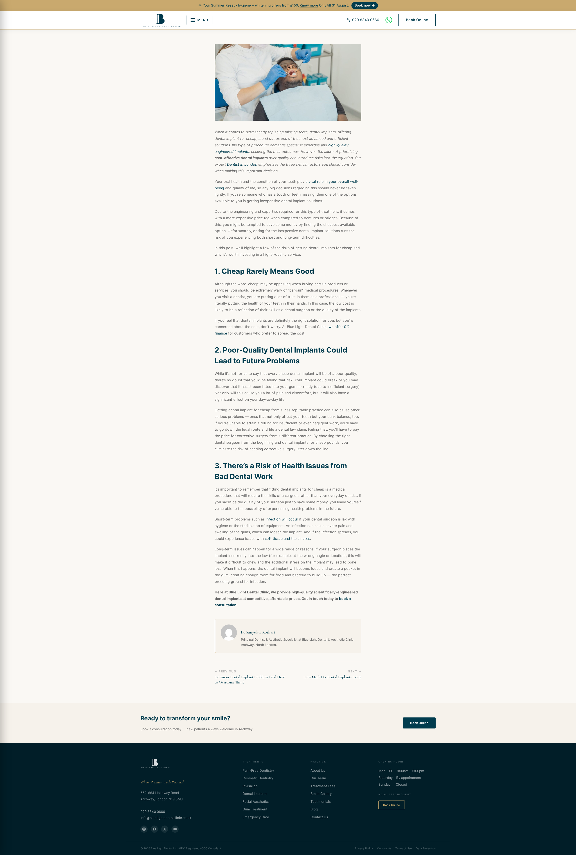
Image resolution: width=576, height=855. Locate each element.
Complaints (384, 848)
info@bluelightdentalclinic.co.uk (165, 818)
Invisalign (250, 786)
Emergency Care (256, 817)
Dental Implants (255, 794)
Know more (309, 5)
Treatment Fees (322, 786)
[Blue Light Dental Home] (155, 763)
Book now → (365, 5)
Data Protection (426, 848)
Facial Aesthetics (256, 801)
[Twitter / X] (164, 829)
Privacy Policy (364, 848)
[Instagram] (144, 829)
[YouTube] (175, 829)
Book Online (417, 20)
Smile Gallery (321, 794)
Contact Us (319, 817)
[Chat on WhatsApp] (388, 20)
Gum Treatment (255, 809)
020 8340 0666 (365, 20)
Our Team (318, 778)
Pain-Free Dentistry (258, 770)
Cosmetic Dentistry (258, 778)
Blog (314, 809)
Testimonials (320, 801)
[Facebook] (154, 829)
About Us (317, 770)
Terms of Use (403, 848)
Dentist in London (242, 164)
